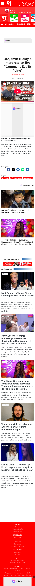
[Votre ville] (19, 4)
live (11, 178)
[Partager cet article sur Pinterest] (17, 170)
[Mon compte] (32, 4)
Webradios (9, 24)
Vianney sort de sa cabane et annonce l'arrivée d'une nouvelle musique (16, 427)
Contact (17, 527)
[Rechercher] (28, 4)
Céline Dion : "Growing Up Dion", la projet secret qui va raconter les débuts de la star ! (16, 468)
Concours (17, 544)
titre (3, 178)
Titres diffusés (18, 529)
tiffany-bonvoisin (27, 178)
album (7, 178)
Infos (17, 539)
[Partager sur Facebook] (8, 170)
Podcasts (17, 552)
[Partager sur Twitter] (13, 170)
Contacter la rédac (17, 546)
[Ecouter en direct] (24, 4)
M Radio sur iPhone (17, 560)
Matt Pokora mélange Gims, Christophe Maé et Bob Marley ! (17, 296)
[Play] (2, 16)
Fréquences (17, 531)
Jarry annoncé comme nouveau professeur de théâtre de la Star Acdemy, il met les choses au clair (16, 340)
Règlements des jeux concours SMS (17, 573)
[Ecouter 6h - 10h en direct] (17, 264)
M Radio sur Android (17, 562)
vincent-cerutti (18, 178)
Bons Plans (17, 537)
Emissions (21, 24)
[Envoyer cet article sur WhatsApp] (22, 170)
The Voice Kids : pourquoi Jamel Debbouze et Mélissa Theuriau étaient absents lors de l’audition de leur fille (17, 385)
